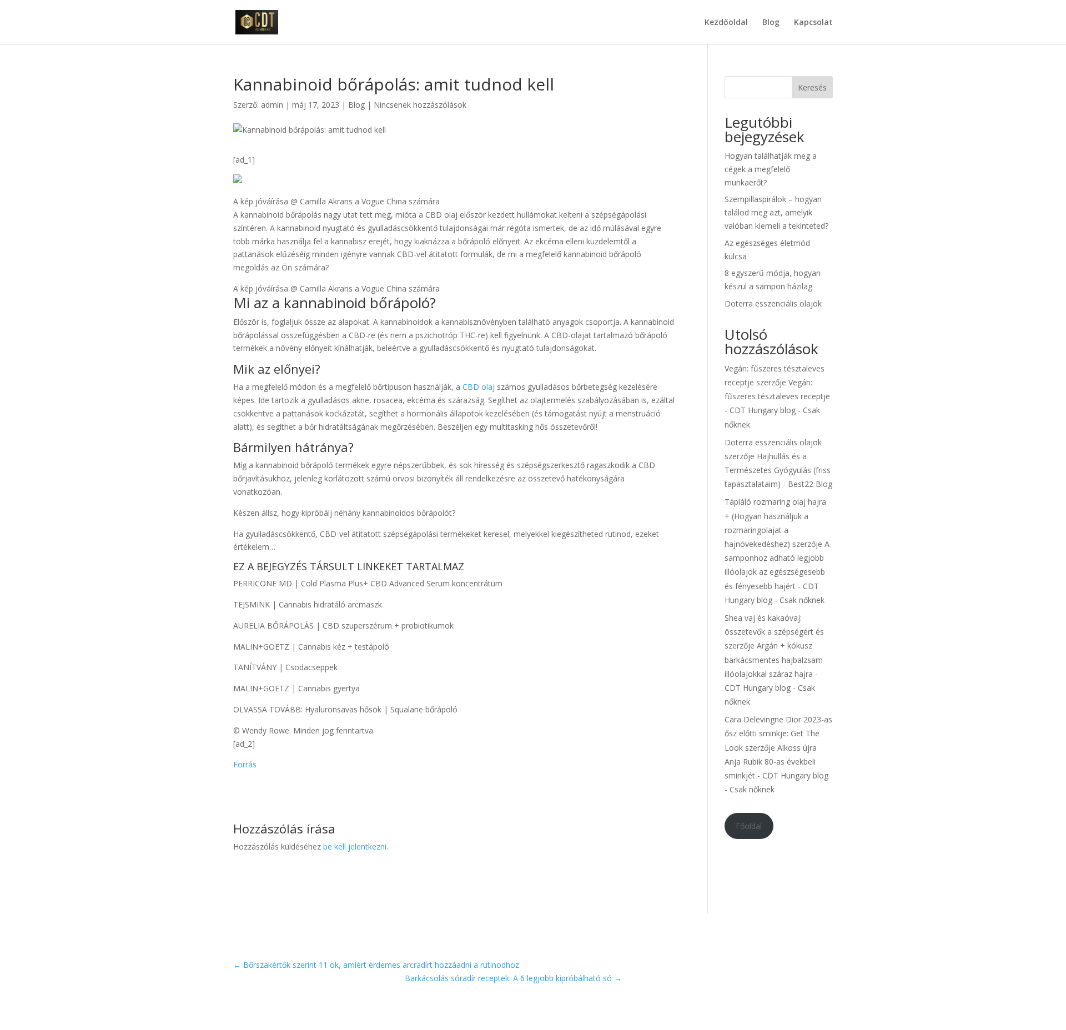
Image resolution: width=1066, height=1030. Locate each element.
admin (272, 104)
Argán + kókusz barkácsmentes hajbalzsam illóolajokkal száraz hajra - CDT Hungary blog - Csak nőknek (774, 673)
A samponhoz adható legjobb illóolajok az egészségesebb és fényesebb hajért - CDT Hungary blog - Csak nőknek (777, 572)
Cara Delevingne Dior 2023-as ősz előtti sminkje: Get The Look (778, 733)
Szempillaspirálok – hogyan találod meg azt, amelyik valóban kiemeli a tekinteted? (776, 212)
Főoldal (749, 826)
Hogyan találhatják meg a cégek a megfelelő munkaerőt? (771, 169)
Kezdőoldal (726, 22)
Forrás (245, 764)
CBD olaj (478, 386)
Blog (771, 22)
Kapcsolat (813, 22)
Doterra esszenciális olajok (773, 303)
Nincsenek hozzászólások (420, 104)
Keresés (812, 87)
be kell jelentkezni (354, 846)
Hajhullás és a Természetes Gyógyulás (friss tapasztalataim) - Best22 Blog (778, 470)
